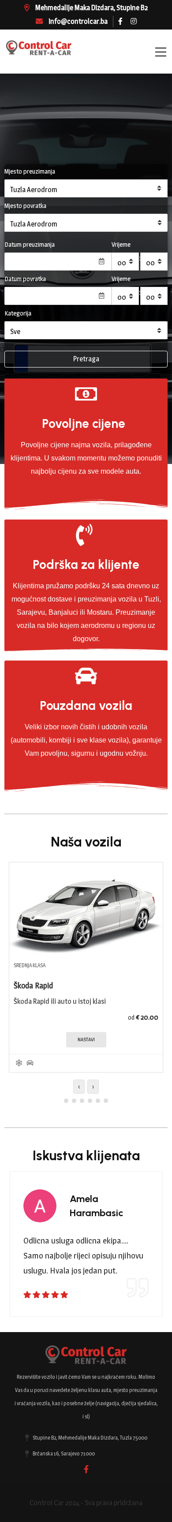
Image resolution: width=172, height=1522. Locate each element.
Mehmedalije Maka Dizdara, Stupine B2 (91, 8)
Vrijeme (121, 245)
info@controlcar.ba (77, 21)
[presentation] (79, 1087)
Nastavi (86, 1039)
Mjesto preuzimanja (29, 171)
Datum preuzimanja (29, 245)
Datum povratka (25, 279)
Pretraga (86, 359)
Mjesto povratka (25, 206)
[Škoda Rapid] (86, 908)
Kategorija (17, 313)
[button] (66, 1101)
